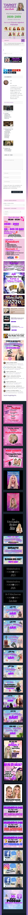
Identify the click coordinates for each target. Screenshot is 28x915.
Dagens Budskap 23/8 (11, 371)
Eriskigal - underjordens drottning (13, 376)
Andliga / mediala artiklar (8, 203)
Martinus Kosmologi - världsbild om (14, 386)
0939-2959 (14, 16)
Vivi (5, 53)
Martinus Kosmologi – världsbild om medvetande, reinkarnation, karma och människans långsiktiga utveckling (8, 133)
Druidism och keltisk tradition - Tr (13, 390)
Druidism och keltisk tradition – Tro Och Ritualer (8, 149)
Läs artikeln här (21, 364)
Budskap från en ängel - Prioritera (13, 367)
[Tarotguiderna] (14, 7)
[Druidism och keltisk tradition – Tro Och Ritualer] (8, 144)
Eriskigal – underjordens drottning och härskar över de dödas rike (7, 116)
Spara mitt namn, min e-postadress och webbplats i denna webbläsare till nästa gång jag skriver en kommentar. (12, 187)
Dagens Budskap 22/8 (11, 381)
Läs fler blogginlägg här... (10, 395)
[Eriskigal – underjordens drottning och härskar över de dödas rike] (8, 108)
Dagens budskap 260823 (11, 362)
